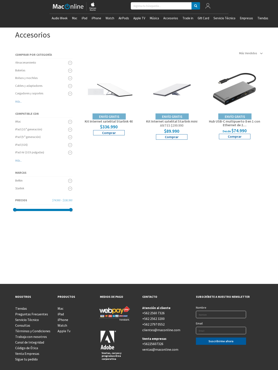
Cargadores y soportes (29, 93)
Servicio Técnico (224, 18)
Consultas (22, 325)
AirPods (124, 18)
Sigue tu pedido (26, 359)
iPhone (96, 18)
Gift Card (203, 18)
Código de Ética (26, 348)
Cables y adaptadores (28, 86)
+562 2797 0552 (153, 324)
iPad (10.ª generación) (28, 129)
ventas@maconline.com (160, 349)
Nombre (201, 307)
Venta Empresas (27, 353)
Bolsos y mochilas (26, 78)
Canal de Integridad (29, 342)
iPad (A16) (21, 145)
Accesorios (170, 18)
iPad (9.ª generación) (28, 137)
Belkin (19, 180)
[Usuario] (208, 7)
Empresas (246, 18)
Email (199, 323)
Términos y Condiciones (32, 331)
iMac (18, 121)
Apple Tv (64, 331)
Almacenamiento (25, 62)
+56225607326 (152, 344)
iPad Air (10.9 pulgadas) (29, 152)
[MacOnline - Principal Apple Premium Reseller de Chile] (74, 7)
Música (154, 18)
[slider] (15, 209)
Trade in (187, 18)
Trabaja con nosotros (31, 336)
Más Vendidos (248, 53)
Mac (74, 18)
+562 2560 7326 (153, 313)
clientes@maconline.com (160, 330)
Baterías (20, 70)
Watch (110, 18)
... (21, 101)
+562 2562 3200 (153, 318)
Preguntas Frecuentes (31, 314)
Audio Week (60, 18)
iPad (84, 18)
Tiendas (262, 18)
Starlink (19, 188)
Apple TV (139, 18)
